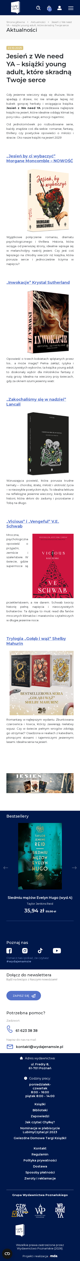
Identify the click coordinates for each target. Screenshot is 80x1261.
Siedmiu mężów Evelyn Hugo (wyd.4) (40, 898)
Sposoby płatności (40, 1172)
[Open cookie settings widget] (7, 1254)
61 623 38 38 (26, 1031)
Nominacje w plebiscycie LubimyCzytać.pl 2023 (40, 1130)
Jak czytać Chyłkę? (40, 1122)
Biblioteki (40, 1110)
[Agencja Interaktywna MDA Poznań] (53, 1256)
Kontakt (40, 1148)
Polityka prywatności (40, 1160)
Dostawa (40, 1166)
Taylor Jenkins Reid (40, 903)
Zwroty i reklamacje (40, 1178)
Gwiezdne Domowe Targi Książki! (40, 1138)
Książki (40, 1104)
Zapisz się (21, 995)
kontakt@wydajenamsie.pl (39, 1047)
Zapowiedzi (40, 1116)
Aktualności (38, 22)
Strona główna (15, 22)
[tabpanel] (40, 872)
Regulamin (40, 1154)
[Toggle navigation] (38, 8)
